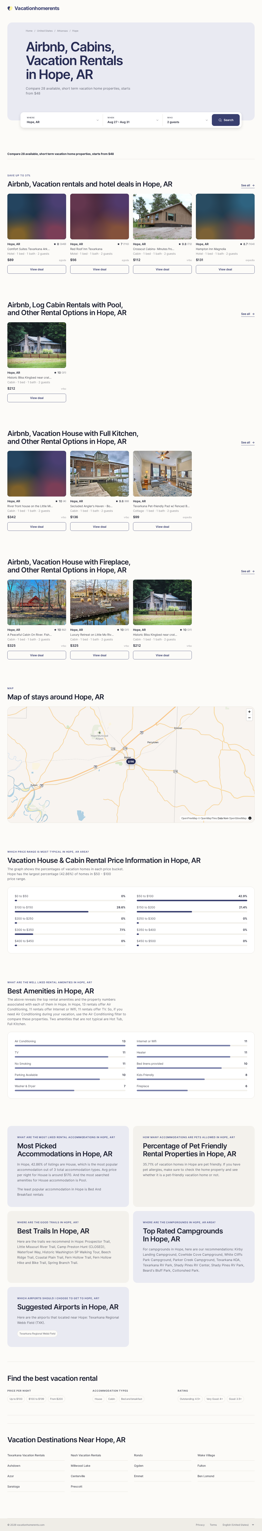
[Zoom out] (249, 718)
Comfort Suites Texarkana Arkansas (31, 249)
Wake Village (206, 1455)
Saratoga (13, 1486)
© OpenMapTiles (207, 818)
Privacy (200, 1524)
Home (29, 30)
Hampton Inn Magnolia (211, 249)
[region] (131, 765)
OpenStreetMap (238, 818)
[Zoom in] (249, 712)
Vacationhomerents (37, 8)
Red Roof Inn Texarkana (86, 249)
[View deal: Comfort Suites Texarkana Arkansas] (36, 216)
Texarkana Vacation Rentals (26, 1455)
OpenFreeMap (189, 818)
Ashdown (13, 1465)
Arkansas (62, 30)
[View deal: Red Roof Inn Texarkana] (99, 216)
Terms (213, 1524)
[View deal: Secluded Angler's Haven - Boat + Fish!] (99, 474)
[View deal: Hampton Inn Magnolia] (225, 216)
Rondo (138, 1455)
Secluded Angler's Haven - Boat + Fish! (96, 506)
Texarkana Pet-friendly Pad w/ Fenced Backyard (165, 506)
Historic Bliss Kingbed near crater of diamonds (38, 377)
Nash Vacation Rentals (86, 1455)
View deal (37, 269)
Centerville (78, 1476)
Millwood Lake (80, 1465)
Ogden (138, 1465)
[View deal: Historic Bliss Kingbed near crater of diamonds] (36, 345)
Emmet (138, 1476)
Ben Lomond (206, 1476)
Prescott (76, 1486)
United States (45, 30)
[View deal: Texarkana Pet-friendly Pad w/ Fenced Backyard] (162, 474)
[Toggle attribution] (249, 818)
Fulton (202, 1465)
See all (248, 185)
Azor (10, 1476)
